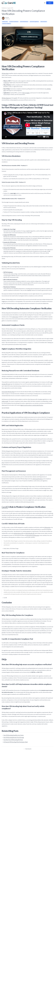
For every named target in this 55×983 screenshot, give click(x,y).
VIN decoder (47, 527)
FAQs (4, 659)
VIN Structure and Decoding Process (18, 143)
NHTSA (49, 88)
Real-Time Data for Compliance (13, 553)
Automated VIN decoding (8, 391)
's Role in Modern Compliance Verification (23, 507)
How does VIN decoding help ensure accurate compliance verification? (27, 664)
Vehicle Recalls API (29, 533)
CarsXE (15, 98)
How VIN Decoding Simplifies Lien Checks (13, 735)
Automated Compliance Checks (13, 325)
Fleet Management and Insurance (14, 471)
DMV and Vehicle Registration (12, 425)
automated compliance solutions (34, 517)
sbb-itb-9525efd (5, 408)
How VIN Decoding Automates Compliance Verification (27, 309)
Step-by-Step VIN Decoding (12, 220)
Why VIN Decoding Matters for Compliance (17, 615)
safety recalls (5, 401)
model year (6, 82)
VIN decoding (5, 73)
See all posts (28, 748)
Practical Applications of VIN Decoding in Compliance (26, 413)
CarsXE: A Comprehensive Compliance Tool (17, 639)
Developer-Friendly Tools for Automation (16, 571)
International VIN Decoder (32, 535)
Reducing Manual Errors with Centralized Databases (20, 371)
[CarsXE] (8, 2)
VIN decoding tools (6, 98)
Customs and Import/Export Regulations (16, 447)
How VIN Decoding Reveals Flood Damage (13, 737)
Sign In (49, 2)
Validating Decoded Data (11, 263)
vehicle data (15, 316)
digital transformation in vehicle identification (31, 405)
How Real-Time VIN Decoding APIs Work (13, 739)
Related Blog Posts (10, 731)
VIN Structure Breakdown (11, 156)
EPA (4, 90)
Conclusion (7, 603)
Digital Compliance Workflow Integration (16, 349)
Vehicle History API (18, 533)
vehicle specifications (37, 478)
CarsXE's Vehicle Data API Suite (13, 524)
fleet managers (26, 92)
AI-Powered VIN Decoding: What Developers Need (15, 742)
